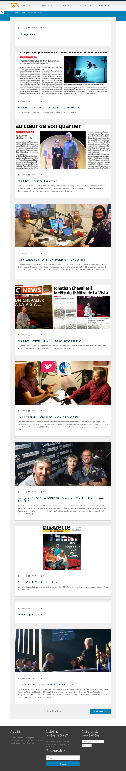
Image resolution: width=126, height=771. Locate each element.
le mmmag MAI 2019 (30, 614)
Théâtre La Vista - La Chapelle (24, 12)
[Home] (14, 5)
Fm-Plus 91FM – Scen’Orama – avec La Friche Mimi (48, 417)
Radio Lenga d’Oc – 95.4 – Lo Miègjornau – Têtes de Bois (51, 259)
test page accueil (28, 34)
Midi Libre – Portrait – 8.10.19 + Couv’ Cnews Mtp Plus (49, 340)
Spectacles (29, 6)
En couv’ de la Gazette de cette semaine (41, 582)
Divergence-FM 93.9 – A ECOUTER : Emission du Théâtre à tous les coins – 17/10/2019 (62, 499)
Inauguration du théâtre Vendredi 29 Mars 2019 (45, 684)
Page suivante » (100, 711)
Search (63, 764)
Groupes (64, 6)
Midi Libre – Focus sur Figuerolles (37, 181)
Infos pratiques (82, 6)
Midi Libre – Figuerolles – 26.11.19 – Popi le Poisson (48, 107)
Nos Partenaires (105, 6)
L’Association (47, 6)
